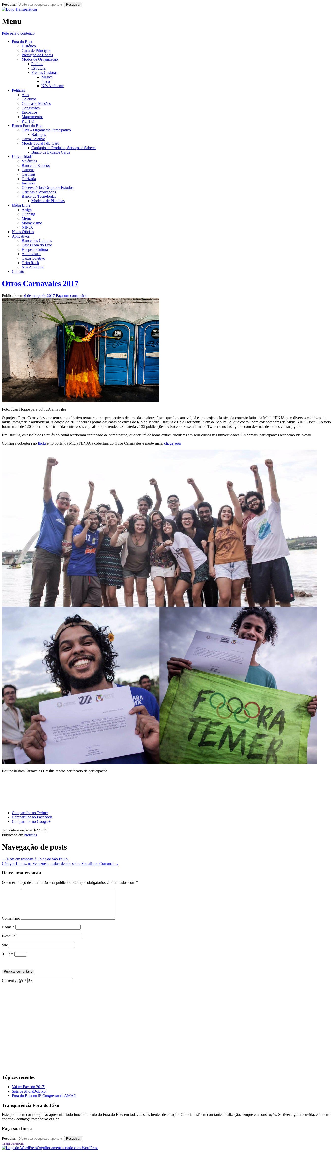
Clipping (28, 214)
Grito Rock (30, 263)
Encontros (29, 112)
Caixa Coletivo (33, 139)
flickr (42, 443)
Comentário (11, 918)
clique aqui (172, 443)
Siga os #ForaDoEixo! (29, 1091)
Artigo (27, 210)
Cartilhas (28, 174)
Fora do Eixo (22, 42)
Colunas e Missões (36, 103)
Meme (26, 218)
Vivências (29, 161)
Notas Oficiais (23, 232)
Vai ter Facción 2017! (28, 1087)
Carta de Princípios (36, 50)
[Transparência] (19, 9)
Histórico (29, 46)
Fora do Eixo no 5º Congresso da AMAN (44, 1096)
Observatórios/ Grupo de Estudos (47, 187)
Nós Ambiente (52, 86)
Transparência (13, 1143)
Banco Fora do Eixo (27, 126)
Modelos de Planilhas (48, 201)
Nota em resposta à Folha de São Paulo (35, 859)
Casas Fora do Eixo (37, 245)
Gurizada (29, 179)
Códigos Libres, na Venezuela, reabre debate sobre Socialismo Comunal (60, 863)
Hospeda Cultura (35, 249)
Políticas (18, 90)
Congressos (31, 108)
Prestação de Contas (37, 55)
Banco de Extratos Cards (50, 152)
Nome (8, 927)
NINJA (27, 227)
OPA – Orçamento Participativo (46, 130)
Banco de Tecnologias (39, 196)
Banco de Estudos (36, 165)
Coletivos (29, 99)
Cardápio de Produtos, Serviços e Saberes (63, 148)
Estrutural (38, 68)
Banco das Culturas (37, 241)
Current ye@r (14, 980)
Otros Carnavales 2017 (40, 283)
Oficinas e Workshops (39, 192)
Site (5, 945)
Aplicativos (21, 236)
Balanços (38, 134)
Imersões (28, 183)
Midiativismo (32, 223)
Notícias (30, 835)
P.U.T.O (28, 121)
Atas (25, 95)
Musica (47, 77)
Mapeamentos (32, 117)
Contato (18, 271)
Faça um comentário (71, 296)
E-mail (8, 936)
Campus (28, 170)
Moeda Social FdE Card (40, 143)
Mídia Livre (21, 205)
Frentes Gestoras (44, 72)
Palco (45, 81)
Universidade (22, 157)
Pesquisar (9, 4)
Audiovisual (31, 254)
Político (37, 64)
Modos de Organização (40, 59)
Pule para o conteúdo (18, 33)
